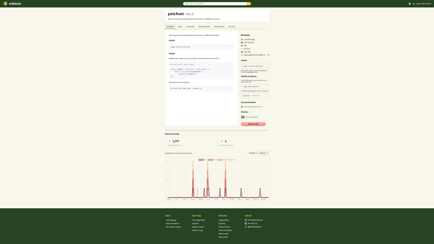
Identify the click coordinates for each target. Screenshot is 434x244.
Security (231, 27)
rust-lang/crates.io (254, 220)
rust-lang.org (171, 220)
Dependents (219, 27)
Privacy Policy (224, 227)
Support (195, 223)
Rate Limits (223, 237)
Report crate (253, 124)
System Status (198, 227)
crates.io (15, 3)
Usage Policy (224, 220)
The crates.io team (173, 227)
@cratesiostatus (253, 227)
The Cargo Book (198, 220)
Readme (170, 27)
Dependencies (204, 27)
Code (180, 27)
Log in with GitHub (423, 4)
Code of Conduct (225, 230)
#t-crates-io (251, 223)
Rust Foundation (172, 223)
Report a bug (197, 230)
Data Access (223, 234)
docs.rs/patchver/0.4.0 (253, 107)
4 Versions (190, 27)
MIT (245, 46)
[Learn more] (268, 55)
